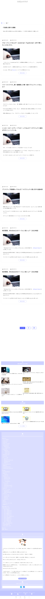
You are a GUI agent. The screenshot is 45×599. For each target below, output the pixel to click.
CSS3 (4, 442)
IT (2, 470)
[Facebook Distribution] (24, 587)
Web (3, 438)
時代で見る (5, 508)
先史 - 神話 (6, 509)
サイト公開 (5, 439)
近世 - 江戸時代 (7, 521)
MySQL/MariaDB (7, 492)
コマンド (5, 480)
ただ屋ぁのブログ (22, 1)
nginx (5, 458)
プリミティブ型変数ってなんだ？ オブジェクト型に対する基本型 (22, 189)
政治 (3, 527)
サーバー (4, 457)
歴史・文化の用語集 (7, 523)
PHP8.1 (6, 453)
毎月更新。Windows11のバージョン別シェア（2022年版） (20, 230)
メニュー (20, 598)
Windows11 (6, 477)
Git (3, 500)
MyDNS (5, 462)
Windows (5, 475)
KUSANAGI (6, 461)
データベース (5, 489)
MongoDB (6, 490)
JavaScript (5, 445)
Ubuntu (5, 497)
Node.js (5, 446)
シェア (16, 598)
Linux (4, 493)
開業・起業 (4, 529)
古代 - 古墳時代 (7, 512)
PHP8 (5, 450)
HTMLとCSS (5, 443)
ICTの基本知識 (6, 471)
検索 (24, 598)
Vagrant (5, 474)
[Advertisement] (22, 13)
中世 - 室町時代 (7, 520)
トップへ (29, 598)
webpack (6, 447)
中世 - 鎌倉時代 (7, 518)
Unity (4, 501)
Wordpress (5, 454)
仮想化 (4, 473)
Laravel (4, 456)
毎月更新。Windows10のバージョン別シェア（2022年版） (20, 272)
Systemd (5, 499)
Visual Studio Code (7, 485)
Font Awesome (6, 464)
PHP (4, 449)
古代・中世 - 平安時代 (8, 516)
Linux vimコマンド (7, 486)
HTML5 (4, 441)
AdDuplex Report (37, 248)
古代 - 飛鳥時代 (7, 513)
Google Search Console (7, 468)
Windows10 (6, 478)
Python (4, 488)
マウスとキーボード (7, 503)
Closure (14, 70)
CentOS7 (5, 496)
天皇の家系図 (5, 524)
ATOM (5, 484)
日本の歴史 (4, 506)
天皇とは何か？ (6, 525)
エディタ (4, 482)
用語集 (4, 465)
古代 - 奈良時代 (7, 514)
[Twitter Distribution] (21, 587)
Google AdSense (6, 466)
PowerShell (7, 481)
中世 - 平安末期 (7, 517)
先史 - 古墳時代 (7, 510)
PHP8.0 (6, 451)
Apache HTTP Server (8, 460)
